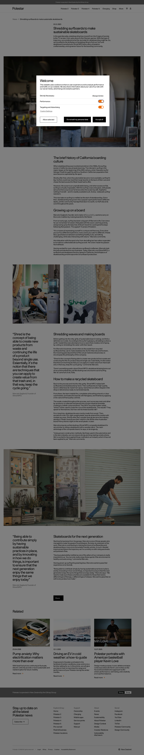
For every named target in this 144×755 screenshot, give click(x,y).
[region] (72, 100)
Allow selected (48, 120)
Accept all (99, 119)
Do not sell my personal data (77, 119)
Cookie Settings (46, 111)
